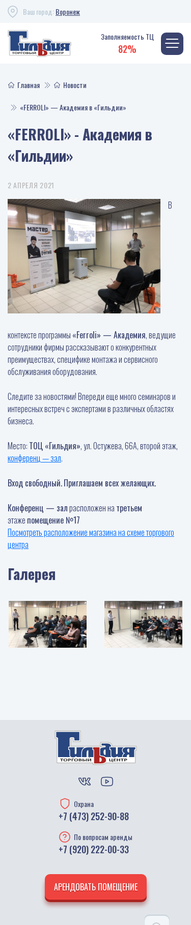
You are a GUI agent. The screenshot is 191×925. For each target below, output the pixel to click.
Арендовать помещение (96, 887)
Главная (28, 84)
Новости (75, 84)
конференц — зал (34, 458)
